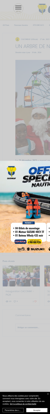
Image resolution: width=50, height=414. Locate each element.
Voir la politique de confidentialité (23, 404)
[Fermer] (46, 395)
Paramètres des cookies (14, 410)
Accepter (37, 410)
